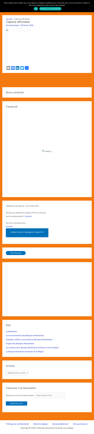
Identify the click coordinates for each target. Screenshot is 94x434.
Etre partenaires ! (80, 424)
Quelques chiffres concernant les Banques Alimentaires (29, 339)
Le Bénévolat (11, 331)
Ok (36, 9)
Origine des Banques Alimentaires (20, 343)
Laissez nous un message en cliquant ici (27, 232)
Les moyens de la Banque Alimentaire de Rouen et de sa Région (32, 347)
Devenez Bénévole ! (60, 424)
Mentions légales (40, 424)
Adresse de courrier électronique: (20, 395)
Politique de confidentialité (17, 424)
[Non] (91, 6)
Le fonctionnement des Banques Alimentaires (25, 335)
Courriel (28, 216)
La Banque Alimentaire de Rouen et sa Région (25, 351)
